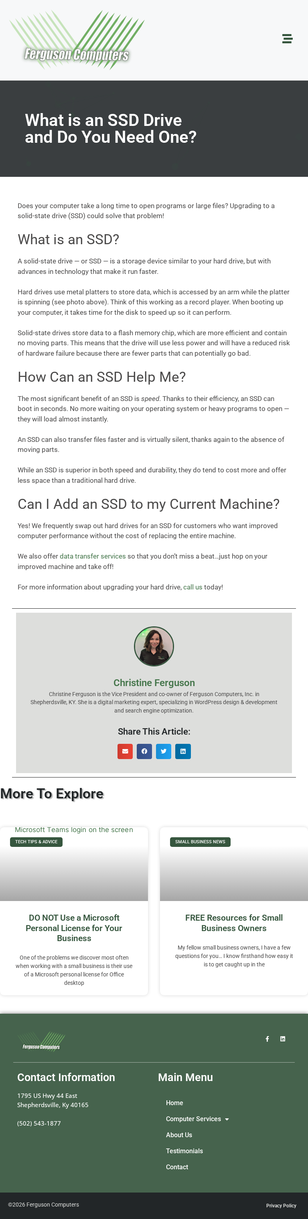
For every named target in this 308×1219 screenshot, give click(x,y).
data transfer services (93, 556)
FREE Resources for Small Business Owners (234, 923)
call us (193, 587)
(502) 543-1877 (39, 1123)
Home (174, 1103)
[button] (125, 751)
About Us (179, 1135)
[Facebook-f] (267, 1039)
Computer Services (193, 1119)
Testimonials (184, 1151)
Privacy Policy (281, 1206)
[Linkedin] (283, 1039)
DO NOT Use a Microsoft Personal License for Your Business (74, 928)
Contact (177, 1167)
